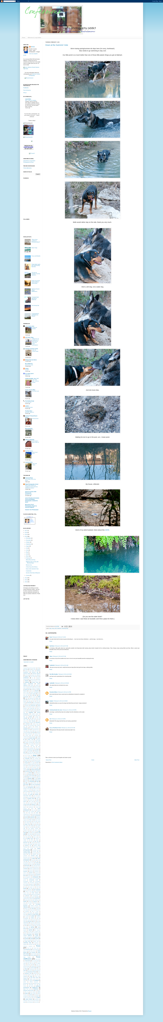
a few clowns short (29, 326)
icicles (37, 812)
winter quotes (33, 993)
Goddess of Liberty (27, 790)
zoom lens (37, 1002)
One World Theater (28, 867)
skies (35, 921)
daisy (34, 746)
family (28, 769)
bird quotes (33, 696)
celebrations (37, 722)
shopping (34, 919)
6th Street (34, 669)
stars (26, 932)
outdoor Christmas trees (34, 868)
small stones (26, 922)
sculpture (33, 915)
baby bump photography (28, 686)
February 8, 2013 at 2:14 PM (64, 692)
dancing (37, 748)
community (36, 735)
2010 (26, 581)
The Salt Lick (30, 963)
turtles (24, 970)
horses (38, 809)
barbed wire (27, 689)
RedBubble (26, 87)
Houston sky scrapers (29, 811)
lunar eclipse (36, 837)
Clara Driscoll (30, 731)
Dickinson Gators (32, 753)
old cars (31, 864)
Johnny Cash (34, 822)
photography (36, 877)
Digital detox (27, 374)
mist (30, 846)
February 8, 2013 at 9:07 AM (59, 656)
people (29, 875)
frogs (53, 628)
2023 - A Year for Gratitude (30, 100)
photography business (28, 878)
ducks (37, 762)
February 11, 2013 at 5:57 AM (68, 727)
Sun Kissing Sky (35, 305)
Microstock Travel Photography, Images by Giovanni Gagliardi (31, 506)
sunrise (26, 938)
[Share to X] (68, 626)
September (28, 544)
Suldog (26, 368)
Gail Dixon (51, 646)
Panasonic (31, 869)
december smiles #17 (29, 412)
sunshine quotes (37, 939)
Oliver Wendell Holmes (35, 865)
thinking (29, 964)
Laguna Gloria (37, 829)
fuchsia (28, 782)
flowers (30, 778)
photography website (27, 881)
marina (37, 839)
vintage (30, 976)
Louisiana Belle (29, 462)
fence (26, 772)
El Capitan (29, 765)
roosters (37, 908)
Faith (24, 769)
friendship (32, 781)
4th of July (25, 669)
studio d (27, 406)
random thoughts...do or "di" (32, 378)
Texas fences (33, 950)
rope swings (25, 909)
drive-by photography (36, 761)
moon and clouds (28, 848)
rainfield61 (52, 683)
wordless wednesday (27, 997)
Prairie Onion (26, 892)
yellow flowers (29, 999)
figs (34, 772)
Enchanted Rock (35, 767)
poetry (26, 887)
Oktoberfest (25, 864)
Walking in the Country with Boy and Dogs (32, 562)
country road (30, 739)
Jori (50, 718)
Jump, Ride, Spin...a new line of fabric (35, 381)
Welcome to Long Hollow (34, 37)
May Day (36, 841)
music (37, 857)
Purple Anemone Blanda (28, 898)
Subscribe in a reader (29, 662)
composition (33, 736)
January (28, 575)
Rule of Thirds (35, 911)
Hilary (50, 656)
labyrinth (31, 829)
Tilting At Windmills (29, 439)
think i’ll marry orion (29, 364)
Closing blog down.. (29, 407)
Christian (36, 726)
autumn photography (28, 683)
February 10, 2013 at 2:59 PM (69, 710)
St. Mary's (30, 931)
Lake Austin (27, 831)
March (27, 556)
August (28, 546)
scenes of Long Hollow (33, 914)
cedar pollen (26, 719)
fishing (35, 774)
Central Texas (36, 723)
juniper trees (27, 824)
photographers (28, 877)
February (28, 558)
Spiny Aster (25, 927)
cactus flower (32, 715)
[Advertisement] (30, 627)
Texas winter (37, 959)
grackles (37, 792)
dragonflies (27, 758)
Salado (30, 912)
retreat (39, 907)
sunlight (36, 935)
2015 (26, 532)
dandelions (25, 749)
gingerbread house (35, 788)
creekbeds (37, 742)
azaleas (37, 685)
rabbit (30, 901)
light (24, 834)
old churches (37, 864)
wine (39, 990)
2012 (26, 577)
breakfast (30, 709)
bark (32, 689)
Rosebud (38, 909)
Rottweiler (27, 911)
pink (36, 884)
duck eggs (32, 762)
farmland (34, 771)
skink (38, 921)
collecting (38, 732)
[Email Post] (62, 626)
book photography (28, 706)
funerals (26, 785)
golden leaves (36, 790)
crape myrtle (37, 740)
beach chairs (26, 692)
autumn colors (35, 682)
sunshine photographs (27, 939)
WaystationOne (29, 428)
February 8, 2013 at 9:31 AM (61, 665)
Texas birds (36, 948)
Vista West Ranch (34, 977)
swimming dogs (65, 628)
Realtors (35, 902)
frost (24, 782)
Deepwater (36, 750)
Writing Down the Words (31, 359)
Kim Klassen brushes (33, 828)
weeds (24, 981)
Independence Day (27, 814)
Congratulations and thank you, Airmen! (35, 315)
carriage (36, 716)
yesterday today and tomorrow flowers (31, 1000)
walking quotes (33, 979)
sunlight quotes (37, 937)
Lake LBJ (34, 831)
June (27, 550)
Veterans (35, 973)
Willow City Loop (27, 989)
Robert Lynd (27, 908)
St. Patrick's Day (37, 931)
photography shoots (33, 879)
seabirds (38, 915)
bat (29, 690)
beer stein (25, 695)
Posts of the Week (30, 891)
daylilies (24, 750)
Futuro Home (33, 785)
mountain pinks (34, 855)
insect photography (36, 815)
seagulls (32, 917)
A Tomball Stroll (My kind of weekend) (35, 298)
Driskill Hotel (27, 761)
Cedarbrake (28, 571)
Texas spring (33, 955)
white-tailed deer (32, 984)
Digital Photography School (31, 484)
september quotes (27, 919)
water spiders (29, 980)
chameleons (32, 725)
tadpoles (25, 944)
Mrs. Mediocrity (29, 363)
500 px (24, 92)
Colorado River (37, 733)
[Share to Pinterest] (71, 626)
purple (37, 897)
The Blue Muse (28, 411)
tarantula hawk (32, 944)
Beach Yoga (34, 247)
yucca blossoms (30, 1002)
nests (24, 861)
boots (35, 706)
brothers (29, 711)
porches (29, 889)
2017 (26, 530)
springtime (37, 928)
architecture (26, 677)
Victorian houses (30, 974)
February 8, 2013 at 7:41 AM (59, 637)
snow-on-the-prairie (36, 924)
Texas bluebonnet (27, 949)
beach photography (35, 692)
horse (32, 808)
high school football (32, 802)
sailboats (25, 912)
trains (39, 967)
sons (26, 925)
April (27, 554)
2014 (26, 534)
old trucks (27, 865)
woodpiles (32, 996)
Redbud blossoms (34, 905)
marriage (25, 841)
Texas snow (26, 955)
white (31, 983)
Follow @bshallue (27, 168)
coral (38, 736)
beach (36, 691)
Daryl (50, 637)
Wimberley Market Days (28, 990)
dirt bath (38, 753)
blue (34, 701)
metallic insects (37, 844)
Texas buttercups (35, 949)
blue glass (35, 702)
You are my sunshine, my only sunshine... (36, 274)
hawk (38, 799)
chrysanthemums (35, 729)
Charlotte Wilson (53, 692)
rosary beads (32, 909)
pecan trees (25, 874)
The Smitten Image (29, 401)
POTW (37, 891)
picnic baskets (26, 884)
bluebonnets (33, 705)
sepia (37, 918)
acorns (38, 669)
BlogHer (24, 701)
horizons (25, 808)
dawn (38, 749)
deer (24, 752)
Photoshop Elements (34, 882)
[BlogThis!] (66, 626)
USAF (39, 971)
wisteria (30, 994)
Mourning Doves (26, 857)
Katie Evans (25, 825)
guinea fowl (31, 798)
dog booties (27, 755)
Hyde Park (30, 812)
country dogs (32, 738)
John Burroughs (28, 821)
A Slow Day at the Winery (31, 567)
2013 (26, 536)
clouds (33, 732)
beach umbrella (26, 693)
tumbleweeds (32, 969)
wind (36, 990)
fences (30, 772)
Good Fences (37, 791)
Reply (50, 641)
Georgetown (30, 787)
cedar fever (36, 718)
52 (29, 669)
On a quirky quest (29, 373)
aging (26, 670)
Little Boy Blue (37, 834)
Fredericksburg (37, 779)
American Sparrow (36, 673)
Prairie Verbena (35, 892)
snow (30, 924)
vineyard (25, 976)
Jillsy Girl (31, 819)
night (35, 861)
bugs (33, 711)
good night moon (29, 792)
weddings (36, 980)
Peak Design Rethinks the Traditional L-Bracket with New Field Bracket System (31, 487)
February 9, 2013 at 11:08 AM (60, 701)
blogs (30, 701)
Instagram (38, 817)
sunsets (37, 938)
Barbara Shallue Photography (34, 688)
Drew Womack (35, 758)
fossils (26, 779)
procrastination (35, 895)
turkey (38, 969)
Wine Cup (27, 991)
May (27, 552)
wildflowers (35, 987)
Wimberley (35, 989)
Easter (24, 765)
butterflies (31, 712)
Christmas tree (26, 729)
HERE (107, 530)
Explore (32, 768)
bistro (27, 698)
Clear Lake (37, 731)
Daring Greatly (32, 749)
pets (33, 875)
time (33, 964)
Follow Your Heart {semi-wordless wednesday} (36, 282)
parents (31, 871)
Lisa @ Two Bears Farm (55, 727)
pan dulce (25, 869)
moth (29, 854)
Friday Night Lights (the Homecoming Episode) (36, 265)
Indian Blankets (36, 814)
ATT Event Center (32, 679)
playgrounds (37, 885)
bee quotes (33, 693)
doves (30, 757)
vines (38, 974)
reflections (59, 628)
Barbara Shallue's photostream (32, 521)
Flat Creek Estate (30, 775)
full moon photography (35, 784)
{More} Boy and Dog (30, 559)
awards (31, 685)
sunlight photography (27, 937)
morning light (35, 851)
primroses (27, 895)
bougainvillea (32, 708)
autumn (27, 682)
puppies (33, 897)
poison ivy (32, 887)
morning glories (26, 851)
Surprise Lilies (36, 941)
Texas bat (29, 948)
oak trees (32, 862)
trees (26, 969)
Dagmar (51, 701)
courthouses (30, 740)
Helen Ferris (31, 801)
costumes (25, 738)
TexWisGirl (52, 665)
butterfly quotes (35, 713)
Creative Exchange (29, 742)
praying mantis (26, 894)
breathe (35, 709)
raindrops (35, 901)
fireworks (30, 774)
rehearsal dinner (33, 907)
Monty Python (36, 846)
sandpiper (37, 912)
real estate (30, 902)
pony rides (30, 888)
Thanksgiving (27, 960)
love (30, 837)
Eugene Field (26, 768)
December (28, 538)
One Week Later (35, 391)
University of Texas (31, 972)
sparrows (30, 925)
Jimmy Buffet (37, 819)
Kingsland (25, 829)
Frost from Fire (28, 402)
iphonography (27, 818)
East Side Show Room (34, 764)
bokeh (39, 705)
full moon (25, 784)
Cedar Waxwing (31, 721)
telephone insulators (27, 946)
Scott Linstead (26, 915)
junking (37, 824)
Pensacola (32, 874)
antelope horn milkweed (35, 675)
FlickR (26, 777)
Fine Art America (27, 90)
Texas (38, 946)
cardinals (30, 716)
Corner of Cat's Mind (30, 389)
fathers (39, 771)
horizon (37, 807)
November (28, 540)
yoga (24, 1002)
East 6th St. (25, 764)
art (32, 677)
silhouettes (30, 921)
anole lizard (27, 675)
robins (32, 908)
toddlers (32, 966)
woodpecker (25, 996)
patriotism (31, 872)
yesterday (37, 999)
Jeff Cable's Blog (29, 337)
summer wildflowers (27, 935)
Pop (35, 888)
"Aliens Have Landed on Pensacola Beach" (36, 241)
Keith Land (29, 827)
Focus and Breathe (36, 256)
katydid (31, 825)
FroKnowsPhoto (29, 478)
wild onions (31, 986)
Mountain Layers (28, 494)
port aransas (36, 889)
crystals (24, 745)
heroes (37, 801)
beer (38, 693)
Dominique (25, 757)
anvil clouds (32, 676)
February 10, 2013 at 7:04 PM (58, 718)
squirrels (31, 930)
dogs (50, 628)
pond (56, 628)
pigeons (32, 884)
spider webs (36, 925)
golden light (25, 791)
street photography (27, 934)
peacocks (37, 872)
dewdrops (25, 753)
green (35, 795)
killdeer (34, 827)
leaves (37, 832)
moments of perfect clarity (31, 348)
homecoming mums (30, 805)
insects (26, 817)
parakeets (25, 871)
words (34, 997)
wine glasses (33, 991)
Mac (24, 838)
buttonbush (25, 715)
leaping (33, 832)
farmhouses (27, 771)
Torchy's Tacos (26, 967)
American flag (35, 672)
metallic (31, 844)
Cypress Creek (34, 745)
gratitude (36, 794)
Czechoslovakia (26, 746)
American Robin (26, 673)
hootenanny (31, 807)
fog (35, 778)
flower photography (33, 777)
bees (31, 695)
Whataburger (25, 983)
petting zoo (38, 875)
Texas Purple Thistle (35, 953)
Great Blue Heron (27, 795)
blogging (37, 699)
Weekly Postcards (34, 981)
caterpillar (25, 718)
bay (32, 690)
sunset (31, 938)
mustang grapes (26, 858)
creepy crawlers (31, 743)
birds (39, 696)
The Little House (26, 961)
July (27, 548)
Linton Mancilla (30, 834)
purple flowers (37, 898)
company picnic (26, 736)
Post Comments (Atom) (57, 762)
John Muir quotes (36, 821)
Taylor (38, 944)
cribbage (37, 743)
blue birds (29, 702)
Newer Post (48, 760)
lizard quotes (27, 835)
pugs (29, 897)
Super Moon (27, 941)
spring (32, 927)
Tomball (37, 966)
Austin (26, 680)
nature (33, 858)
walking (25, 979)
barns (36, 689)
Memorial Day (26, 842)
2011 (26, 579)
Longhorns (35, 835)
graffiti (31, 794)
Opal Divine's (36, 867)
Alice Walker (31, 670)
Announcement (35, 418)
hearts (24, 801)
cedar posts (33, 719)
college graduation (28, 733)
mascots (30, 841)
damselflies (31, 748)
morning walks (26, 852)
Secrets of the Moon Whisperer (33, 572)
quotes (24, 901)
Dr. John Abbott (37, 757)
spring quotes (30, 928)
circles (24, 731)
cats (30, 718)
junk (33, 824)
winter (26, 993)
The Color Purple (35, 960)
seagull (26, 917)
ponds (24, 888)
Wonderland (36, 994)
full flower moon (35, 782)
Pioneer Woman (31, 885)
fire (25, 774)
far (32, 429)
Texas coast (25, 950)
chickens (30, 726)
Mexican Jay (29, 565)
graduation (25, 794)
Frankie (30, 779)
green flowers (29, 797)
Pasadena (37, 871)
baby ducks (37, 686)
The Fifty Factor (29, 451)
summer (36, 934)
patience (25, 872)
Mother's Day (36, 854)
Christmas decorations (34, 728)
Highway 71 (34, 804)
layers (29, 832)
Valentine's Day (28, 973)
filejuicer (38, 772)
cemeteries (27, 723)
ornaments (25, 868)
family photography (35, 769)
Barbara (33, 46)
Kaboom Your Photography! (31, 509)
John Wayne (27, 822)
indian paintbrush (26, 815)
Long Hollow (28, 99)
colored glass (28, 735)
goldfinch (31, 791)
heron (24, 802)
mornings (34, 852)
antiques (26, 676)
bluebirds (26, 705)
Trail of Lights (33, 967)
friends (26, 781)
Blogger (89, 1011)
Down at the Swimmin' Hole (56, 45)
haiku (38, 798)
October (28, 542)
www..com (29, 516)
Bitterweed (32, 698)
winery (39, 991)
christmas (25, 728)
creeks (24, 743)
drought (26, 762)
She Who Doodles (53, 674)
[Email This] (65, 626)
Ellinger (34, 765)
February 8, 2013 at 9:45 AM (64, 674)
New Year (30, 861)
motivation (25, 855)
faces (37, 768)
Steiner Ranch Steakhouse (33, 932)
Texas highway (32, 952)
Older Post (136, 760)
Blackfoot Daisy (31, 699)
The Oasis (33, 961)
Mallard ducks (30, 838)
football (38, 778)
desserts (37, 752)
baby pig (25, 688)
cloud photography (27, 732)
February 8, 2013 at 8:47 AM (61, 646)
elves (29, 767)
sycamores (36, 942)
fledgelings (38, 775)
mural (33, 857)
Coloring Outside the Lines (55, 710)
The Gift (26, 369)
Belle (35, 695)
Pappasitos (37, 869)
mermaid (33, 842)
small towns (32, 922)
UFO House (30, 970)
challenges (25, 725)
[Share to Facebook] (70, 626)
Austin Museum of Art (35, 680)
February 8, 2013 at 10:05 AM (62, 683)
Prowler (24, 897)
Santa (24, 914)
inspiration (32, 817)
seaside (32, 918)
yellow (38, 997)
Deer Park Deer (30, 752)
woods (37, 996)
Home (23, 37)
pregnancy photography (35, 894)
